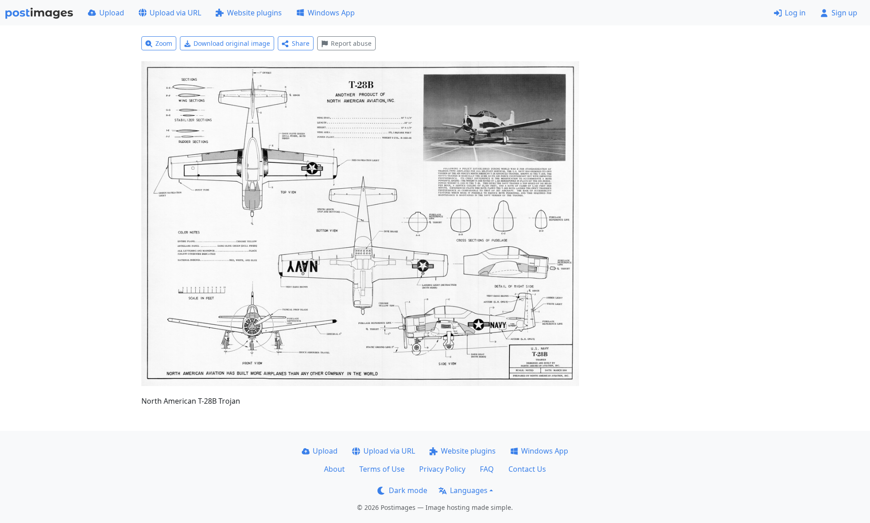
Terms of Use (382, 469)
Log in (795, 13)
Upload (111, 13)
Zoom (163, 43)
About (334, 469)
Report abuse (351, 43)
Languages (469, 490)
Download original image (231, 43)
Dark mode (408, 490)
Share (300, 43)
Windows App (331, 13)
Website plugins (254, 13)
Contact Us (527, 469)
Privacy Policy (442, 469)
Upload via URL (175, 13)
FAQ (487, 469)
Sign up (844, 13)
